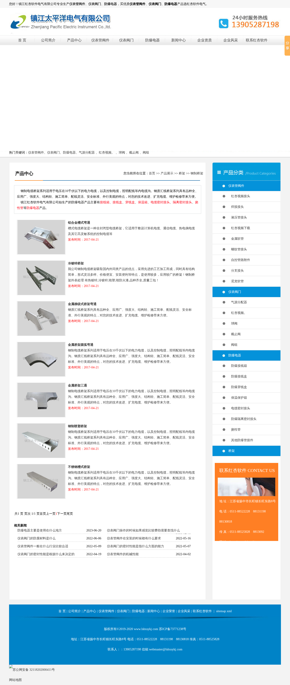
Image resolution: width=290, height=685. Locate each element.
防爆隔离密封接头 (242, 419)
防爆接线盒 (237, 376)
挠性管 (234, 429)
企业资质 (204, 40)
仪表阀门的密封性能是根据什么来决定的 (46, 554)
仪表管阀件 (100, 40)
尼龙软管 (236, 281)
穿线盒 (130, 202)
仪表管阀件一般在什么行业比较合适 (42, 546)
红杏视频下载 (239, 228)
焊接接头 (236, 207)
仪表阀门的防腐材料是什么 (36, 538)
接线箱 (104, 202)
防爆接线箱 (237, 365)
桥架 (182, 173)
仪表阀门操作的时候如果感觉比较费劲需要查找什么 (143, 530)
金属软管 (236, 238)
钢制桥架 (197, 173)
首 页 (22, 40)
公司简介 (48, 40)
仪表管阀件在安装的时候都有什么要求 (134, 538)
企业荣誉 (168, 611)
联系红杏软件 (257, 40)
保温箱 (142, 202)
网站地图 (15, 680)
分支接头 (236, 270)
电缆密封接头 (160, 202)
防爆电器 (152, 40)
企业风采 (230, 40)
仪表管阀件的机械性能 (123, 554)
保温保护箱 (237, 397)
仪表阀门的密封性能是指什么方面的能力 (135, 546)
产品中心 (74, 40)
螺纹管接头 (237, 249)
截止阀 (134, 152)
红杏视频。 (107, 152)
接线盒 (117, 202)
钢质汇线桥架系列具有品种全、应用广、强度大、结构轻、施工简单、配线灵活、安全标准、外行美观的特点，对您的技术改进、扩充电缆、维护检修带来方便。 (130, 312)
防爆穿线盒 (237, 387)
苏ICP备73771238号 (172, 629)
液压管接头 (237, 217)
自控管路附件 (239, 260)
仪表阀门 (126, 40)
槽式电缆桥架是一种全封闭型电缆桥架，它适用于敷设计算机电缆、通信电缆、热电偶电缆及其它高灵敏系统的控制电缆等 (131, 231)
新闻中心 (178, 40)
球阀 (122, 152)
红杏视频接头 (239, 196)
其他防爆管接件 (240, 440)
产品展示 (167, 173)
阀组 (146, 152)
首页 (152, 173)
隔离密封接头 (182, 202)
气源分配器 (87, 152)
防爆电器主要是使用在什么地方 (39, 530)
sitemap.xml (224, 611)
